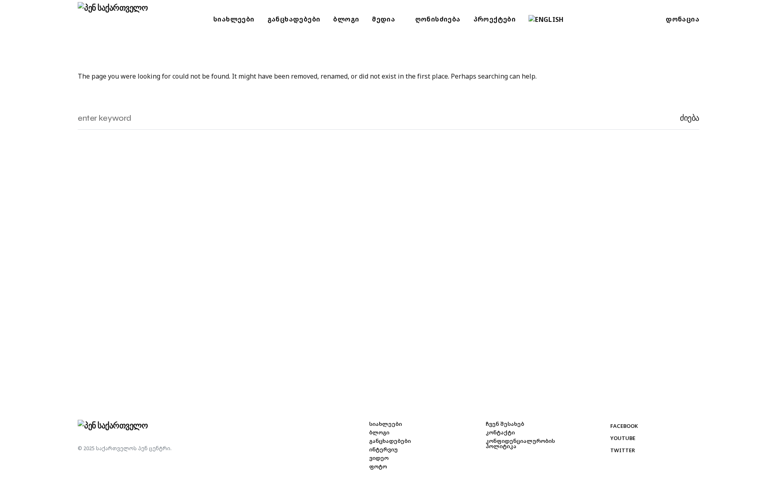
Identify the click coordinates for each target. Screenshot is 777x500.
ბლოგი (379, 432)
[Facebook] (584, 19)
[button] (15, 19)
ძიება (689, 118)
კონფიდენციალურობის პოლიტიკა (520, 443)
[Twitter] (606, 19)
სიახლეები (385, 424)
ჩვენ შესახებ (505, 424)
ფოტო (378, 466)
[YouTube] (595, 19)
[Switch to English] (546, 19)
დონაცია (682, 19)
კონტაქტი (500, 432)
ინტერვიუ (383, 449)
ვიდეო (378, 458)
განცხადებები (390, 441)
